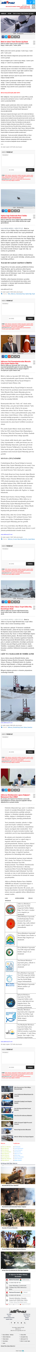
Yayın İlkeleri (27, 1316)
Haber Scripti (19, 1350)
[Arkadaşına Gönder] (12, 36)
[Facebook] (3, 36)
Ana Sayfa (9, 1314)
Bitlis (9, 294)
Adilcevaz (13, 294)
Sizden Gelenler (18, 1160)
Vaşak (33, 294)
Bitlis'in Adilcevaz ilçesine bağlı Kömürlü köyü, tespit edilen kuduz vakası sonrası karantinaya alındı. (15, 612)
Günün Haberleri (6, 1337)
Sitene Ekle (23, 1334)
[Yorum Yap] (18, 36)
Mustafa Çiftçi (24, 539)
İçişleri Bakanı (31, 539)
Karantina (30, 727)
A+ (34, 41)
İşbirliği (27, 1319)
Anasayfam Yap (24, 1337)
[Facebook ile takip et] (11, 1323)
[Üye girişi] (21, 1323)
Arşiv (4, 1343)
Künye (9, 1316)
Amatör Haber (9, 1319)
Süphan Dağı (28, 294)
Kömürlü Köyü (16, 727)
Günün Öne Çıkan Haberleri (8, 1346)
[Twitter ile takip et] (14, 1323)
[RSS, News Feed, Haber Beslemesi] (18, 1323)
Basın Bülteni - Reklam (8, 1334)
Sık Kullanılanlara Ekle (9, 1317)
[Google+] (9, 36)
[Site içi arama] (24, 1323)
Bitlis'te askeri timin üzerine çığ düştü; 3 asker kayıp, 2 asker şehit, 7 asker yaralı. (15, 44)
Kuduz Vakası (23, 727)
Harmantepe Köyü (20, 294)
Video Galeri (6, 1339)
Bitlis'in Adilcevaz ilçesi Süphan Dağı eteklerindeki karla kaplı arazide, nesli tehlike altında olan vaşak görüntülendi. (16, 221)
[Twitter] (6, 36)
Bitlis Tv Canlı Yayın (25, 1341)
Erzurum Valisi (16, 539)
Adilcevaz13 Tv (24, 1339)
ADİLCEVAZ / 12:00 (18, 7)
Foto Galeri (5, 1341)
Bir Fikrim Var (27, 1314)
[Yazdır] (15, 36)
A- (34, 44)
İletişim (27, 1317)
